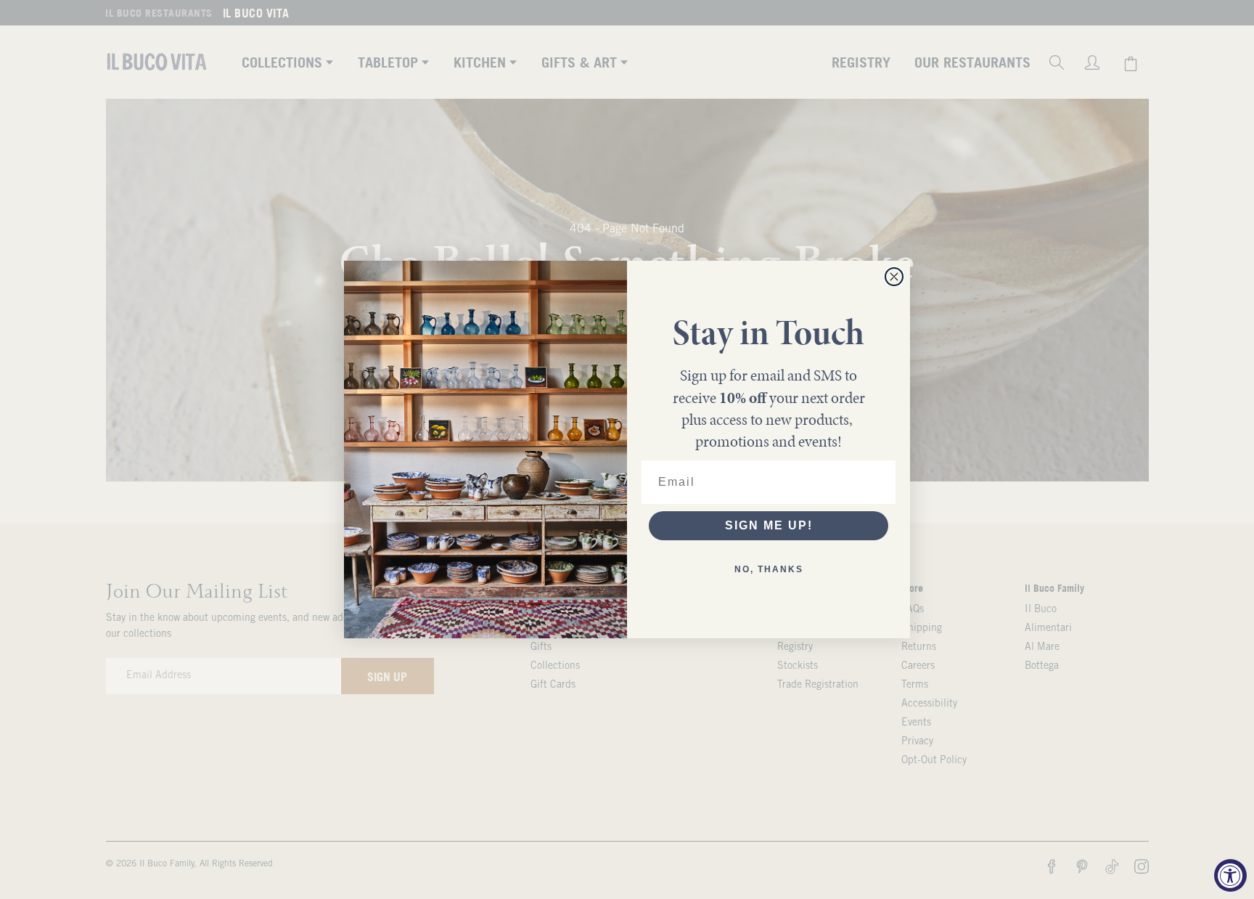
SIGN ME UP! (769, 525)
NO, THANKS (768, 569)
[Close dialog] (894, 276)
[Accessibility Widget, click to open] (1230, 875)
